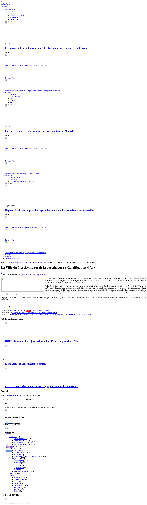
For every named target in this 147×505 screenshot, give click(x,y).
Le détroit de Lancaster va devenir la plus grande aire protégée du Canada (46, 48)
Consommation (19, 479)
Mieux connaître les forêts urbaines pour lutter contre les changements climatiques (32, 91)
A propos (8, 256)
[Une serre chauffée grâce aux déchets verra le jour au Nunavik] (24, 124)
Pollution (17, 470)
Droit (11, 102)
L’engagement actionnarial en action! (25, 363)
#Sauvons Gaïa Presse (12, 258)
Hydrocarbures (19, 468)
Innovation (13, 179)
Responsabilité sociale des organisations (22, 181)
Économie (8, 176)
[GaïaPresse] (5, 4)
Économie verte (14, 177)
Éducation (17, 483)
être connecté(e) (14, 395)
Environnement (10, 10)
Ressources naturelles (16, 15)
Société (7, 93)
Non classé (13, 473)
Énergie (12, 13)
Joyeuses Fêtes (10, 78)
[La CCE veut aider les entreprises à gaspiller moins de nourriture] (16, 382)
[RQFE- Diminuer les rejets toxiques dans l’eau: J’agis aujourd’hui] (16, 336)
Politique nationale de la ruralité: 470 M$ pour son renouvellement (34, 313)
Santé (11, 98)
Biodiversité (13, 17)
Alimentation (13, 94)
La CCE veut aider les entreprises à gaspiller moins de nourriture (41, 386)
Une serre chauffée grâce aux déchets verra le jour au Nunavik (39, 131)
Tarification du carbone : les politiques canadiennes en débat (25, 253)
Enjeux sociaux (14, 96)
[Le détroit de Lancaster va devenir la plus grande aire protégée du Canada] (24, 41)
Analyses (8, 255)
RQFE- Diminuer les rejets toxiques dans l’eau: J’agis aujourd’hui (27, 65)
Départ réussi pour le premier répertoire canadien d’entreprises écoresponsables (49, 210)
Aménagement (14, 19)
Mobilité (12, 100)
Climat (11, 11)
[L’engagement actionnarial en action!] (16, 359)
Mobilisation (18, 487)
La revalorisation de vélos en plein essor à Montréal (22, 174)
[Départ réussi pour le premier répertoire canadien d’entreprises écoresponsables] (24, 204)
